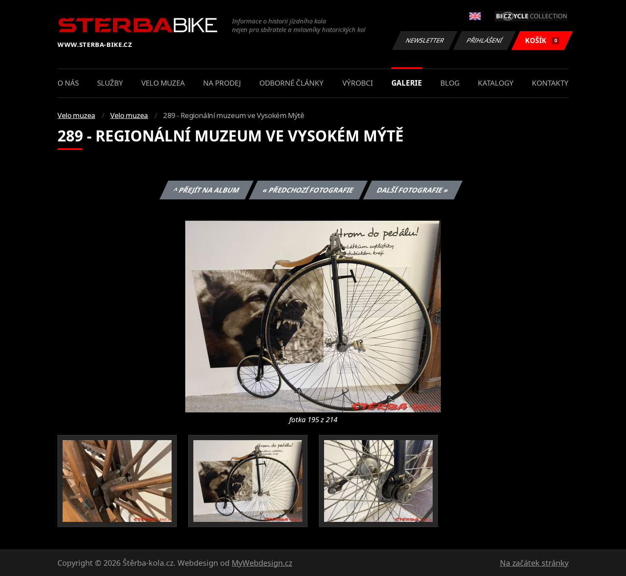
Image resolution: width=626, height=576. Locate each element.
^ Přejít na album (206, 190)
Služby (110, 83)
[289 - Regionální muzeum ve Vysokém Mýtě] (313, 315)
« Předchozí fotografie (308, 190)
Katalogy (496, 83)
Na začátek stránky (534, 563)
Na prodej (222, 83)
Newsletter (425, 40)
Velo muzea (163, 83)
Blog (449, 83)
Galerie (406, 83)
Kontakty (550, 83)
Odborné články (291, 83)
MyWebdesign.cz (262, 563)
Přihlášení (484, 40)
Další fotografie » (412, 190)
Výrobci (357, 83)
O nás (68, 83)
